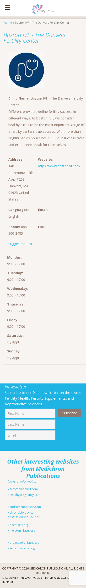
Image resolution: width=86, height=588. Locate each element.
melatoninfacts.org (22, 531)
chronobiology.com (22, 513)
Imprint (7, 582)
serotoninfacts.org (22, 548)
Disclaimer (10, 578)
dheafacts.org (18, 525)
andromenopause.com (25, 507)
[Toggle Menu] (7, 8)
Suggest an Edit (20, 244)
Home (8, 23)
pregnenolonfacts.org (24, 543)
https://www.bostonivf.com (59, 166)
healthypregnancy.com (24, 495)
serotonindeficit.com (23, 489)
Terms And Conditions (62, 578)
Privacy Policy (31, 578)
